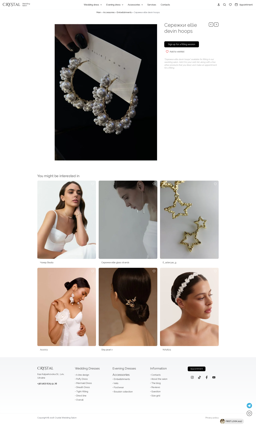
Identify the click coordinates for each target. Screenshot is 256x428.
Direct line (81, 395)
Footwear (119, 387)
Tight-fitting (82, 391)
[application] (100, 4)
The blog (156, 383)
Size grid (155, 395)
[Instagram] (192, 377)
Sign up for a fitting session (181, 44)
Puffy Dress (82, 379)
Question (156, 391)
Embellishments (124, 12)
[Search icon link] (224, 4)
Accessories (109, 12)
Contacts (156, 374)
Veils (116, 383)
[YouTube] (214, 377)
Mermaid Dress (84, 383)
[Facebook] (206, 377)
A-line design (82, 374)
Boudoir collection (123, 391)
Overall (79, 399)
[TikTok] (199, 377)
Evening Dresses (124, 368)
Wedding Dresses (87, 368)
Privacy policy (212, 418)
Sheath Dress (83, 387)
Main (99, 12)
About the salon (159, 379)
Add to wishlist (177, 51)
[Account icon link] (218, 4)
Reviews (155, 387)
